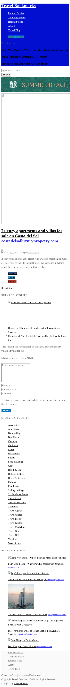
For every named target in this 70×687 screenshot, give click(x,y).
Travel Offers (14, 535)
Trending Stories (16, 17)
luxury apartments (46, 346)
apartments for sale (17, 346)
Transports (13, 506)
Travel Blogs (14, 519)
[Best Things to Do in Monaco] (23, 640)
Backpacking (14, 433)
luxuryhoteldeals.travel (57, 614)
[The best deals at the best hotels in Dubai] (21, 608)
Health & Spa (14, 470)
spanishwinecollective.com (29, 634)
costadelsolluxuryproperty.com (29, 241)
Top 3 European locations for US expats (24, 56)
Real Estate (32, 252)
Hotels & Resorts (16, 478)
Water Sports (14, 543)
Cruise (11, 449)
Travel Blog (14, 30)
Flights (11, 457)
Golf (10, 466)
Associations (14, 425)
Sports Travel (14, 498)
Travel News (14, 531)
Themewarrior (21, 683)
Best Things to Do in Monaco (22, 646)
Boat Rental (13, 437)
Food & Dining (15, 461)
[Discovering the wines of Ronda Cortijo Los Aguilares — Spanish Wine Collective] (33, 302)
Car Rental (13, 445)
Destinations (14, 453)
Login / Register (16, 37)
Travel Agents (15, 510)
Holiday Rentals (15, 474)
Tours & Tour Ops (17, 502)
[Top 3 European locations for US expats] (28, 573)
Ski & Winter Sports (18, 494)
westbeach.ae (13, 567)
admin (12, 252)
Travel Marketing (16, 527)
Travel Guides (15, 523)
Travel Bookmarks (18, 5)
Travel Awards (15, 515)
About (11, 26)
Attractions (13, 429)
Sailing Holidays (16, 490)
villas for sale (17, 351)
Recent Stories (15, 21)
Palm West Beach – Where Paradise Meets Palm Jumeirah (34, 50)
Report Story (7, 288)
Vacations (12, 539)
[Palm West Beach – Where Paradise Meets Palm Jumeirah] (37, 557)
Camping (12, 441)
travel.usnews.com (44, 646)
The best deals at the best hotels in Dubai (24, 63)
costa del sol (32, 346)
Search (6, 74)
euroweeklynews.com (55, 579)
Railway (12, 482)
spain (8, 351)
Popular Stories (16, 13)
